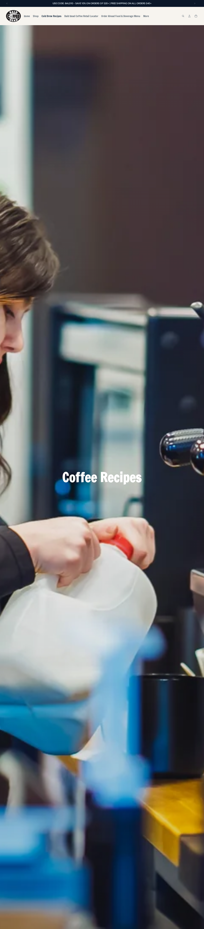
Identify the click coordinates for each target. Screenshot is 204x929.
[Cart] (196, 16)
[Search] (183, 16)
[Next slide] (194, 3)
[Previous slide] (7, 3)
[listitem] (146, 16)
